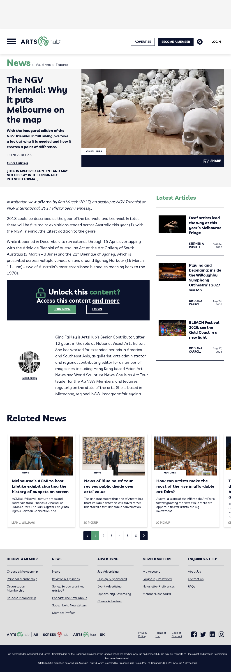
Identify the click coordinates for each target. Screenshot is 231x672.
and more (106, 300)
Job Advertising (108, 571)
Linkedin (212, 634)
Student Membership (21, 598)
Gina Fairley (17, 163)
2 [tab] (103, 536)
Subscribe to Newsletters (69, 605)
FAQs (191, 586)
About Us (194, 571)
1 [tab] (95, 536)
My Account (151, 571)
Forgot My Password (157, 579)
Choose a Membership (22, 571)
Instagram (221, 634)
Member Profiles (63, 613)
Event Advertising (109, 586)
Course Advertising (110, 601)
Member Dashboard (157, 594)
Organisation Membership (16, 588)
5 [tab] (128, 536)
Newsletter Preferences (159, 586)
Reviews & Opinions (66, 579)
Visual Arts (43, 65)
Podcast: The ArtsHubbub (69, 598)
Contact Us (195, 579)
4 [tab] (119, 536)
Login (216, 41)
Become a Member (176, 41)
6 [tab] (136, 536)
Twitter (203, 634)
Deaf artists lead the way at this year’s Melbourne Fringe (205, 225)
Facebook (194, 634)
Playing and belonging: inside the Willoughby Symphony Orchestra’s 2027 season (205, 277)
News (56, 571)
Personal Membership (22, 579)
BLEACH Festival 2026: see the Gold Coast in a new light (204, 330)
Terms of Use (160, 634)
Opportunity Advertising (114, 594)
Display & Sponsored (112, 579)
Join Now (62, 309)
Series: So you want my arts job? (68, 588)
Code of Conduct (177, 634)
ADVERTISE (143, 41)
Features (62, 65)
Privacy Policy (143, 634)
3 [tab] (111, 536)
